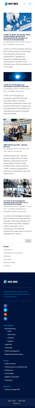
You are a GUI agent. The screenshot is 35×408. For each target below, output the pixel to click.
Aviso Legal (12, 401)
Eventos (10, 151)
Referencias (7, 256)
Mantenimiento (10, 329)
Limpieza (11, 338)
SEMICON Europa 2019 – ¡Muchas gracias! (15, 146)
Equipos (10, 341)
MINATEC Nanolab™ (10, 262)
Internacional (20, 44)
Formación (8, 348)
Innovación (7, 266)
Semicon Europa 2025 (12, 389)
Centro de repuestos (12, 351)
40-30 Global (7, 259)
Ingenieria (8, 344)
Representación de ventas (14, 354)
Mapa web (21, 401)
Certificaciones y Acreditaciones (13, 253)
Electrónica (11, 334)
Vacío (9, 331)
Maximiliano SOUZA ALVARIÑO (15, 42)
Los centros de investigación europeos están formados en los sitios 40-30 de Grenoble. (16, 202)
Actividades (11, 44)
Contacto (16, 403)
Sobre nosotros (8, 250)
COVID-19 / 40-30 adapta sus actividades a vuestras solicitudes (16, 86)
